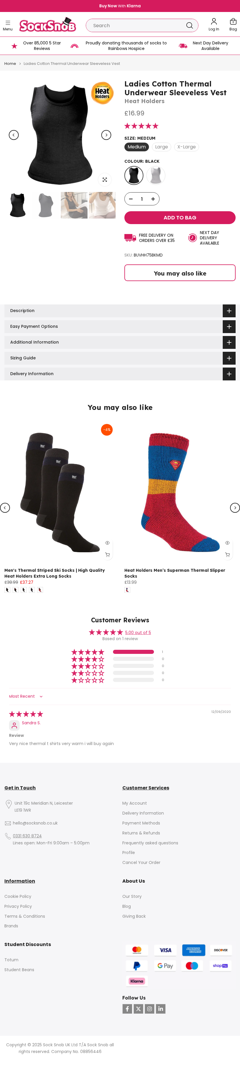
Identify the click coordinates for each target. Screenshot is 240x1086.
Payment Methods (141, 823)
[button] (141, 126)
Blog (126, 906)
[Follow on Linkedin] (161, 1009)
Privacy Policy (18, 906)
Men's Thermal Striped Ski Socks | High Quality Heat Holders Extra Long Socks (54, 573)
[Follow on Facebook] (127, 1009)
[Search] (189, 25)
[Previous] (14, 135)
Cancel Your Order (141, 862)
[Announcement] (122, 6)
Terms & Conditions (24, 916)
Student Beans (19, 970)
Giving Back (134, 916)
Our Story (132, 896)
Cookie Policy (17, 896)
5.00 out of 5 (138, 632)
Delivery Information (143, 813)
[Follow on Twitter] (138, 1009)
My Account (134, 803)
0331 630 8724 (27, 836)
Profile (128, 852)
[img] (26, 714)
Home (10, 63)
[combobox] (133, 25)
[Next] (106, 135)
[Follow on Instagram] (150, 1009)
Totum (11, 960)
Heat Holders (144, 101)
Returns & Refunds (141, 833)
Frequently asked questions (150, 843)
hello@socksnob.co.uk (35, 823)
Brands (11, 926)
